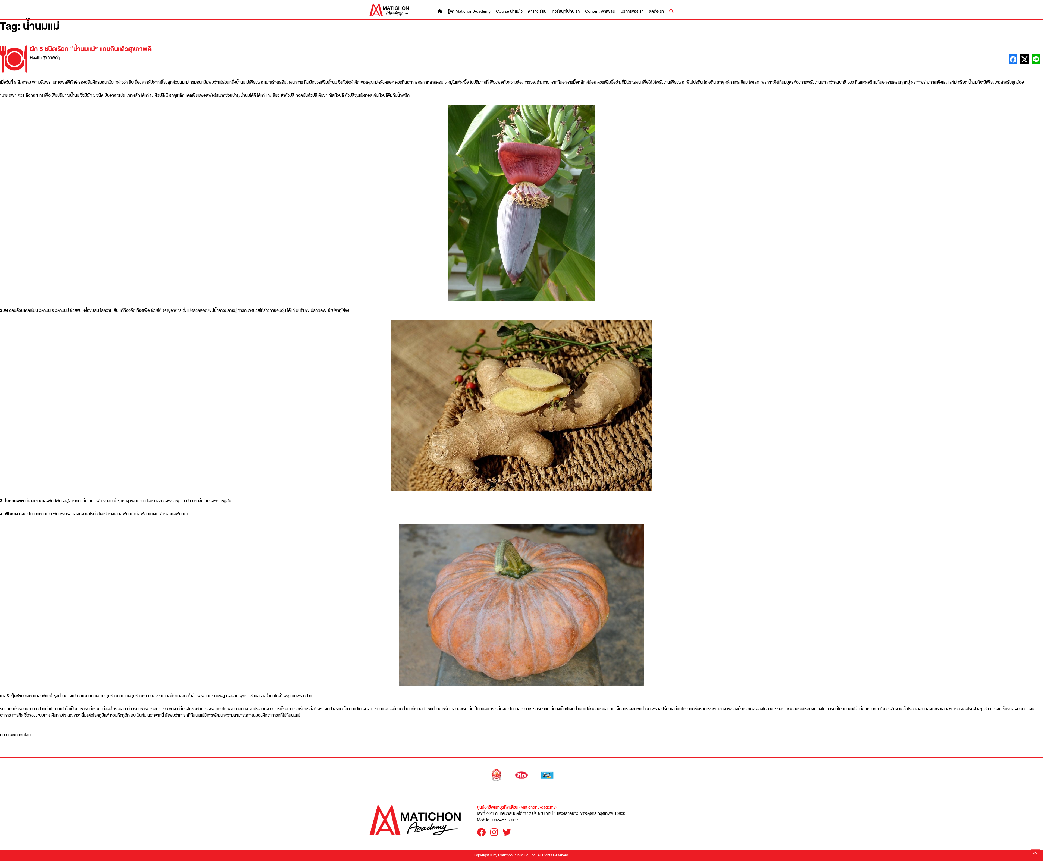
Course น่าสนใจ (509, 11)
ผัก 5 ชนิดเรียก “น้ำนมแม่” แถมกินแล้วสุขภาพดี (91, 49)
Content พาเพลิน (600, 11)
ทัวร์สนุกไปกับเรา (566, 11)
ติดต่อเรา (656, 11)
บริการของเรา (632, 11)
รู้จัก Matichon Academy (469, 11)
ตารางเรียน (537, 11)
